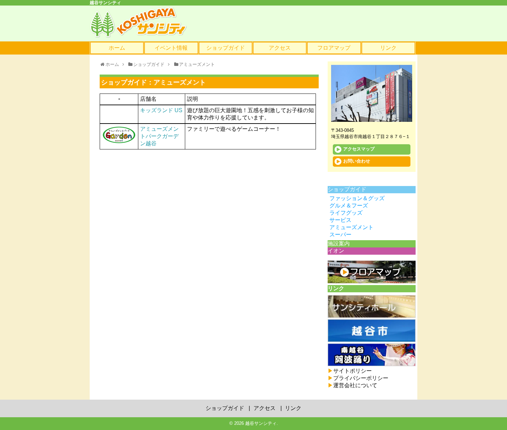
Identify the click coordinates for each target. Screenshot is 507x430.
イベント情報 (171, 48)
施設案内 (339, 243)
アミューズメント (351, 227)
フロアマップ (333, 48)
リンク (388, 48)
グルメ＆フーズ (348, 205)
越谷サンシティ (261, 423)
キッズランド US (161, 110)
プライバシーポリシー (358, 378)
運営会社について (352, 385)
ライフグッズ (345, 213)
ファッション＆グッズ (357, 198)
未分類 (336, 182)
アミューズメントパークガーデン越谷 (159, 136)
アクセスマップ (359, 149)
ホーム (117, 48)
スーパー (340, 234)
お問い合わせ (356, 161)
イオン (336, 251)
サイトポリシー (350, 371)
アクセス (280, 48)
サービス (340, 220)
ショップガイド (225, 48)
